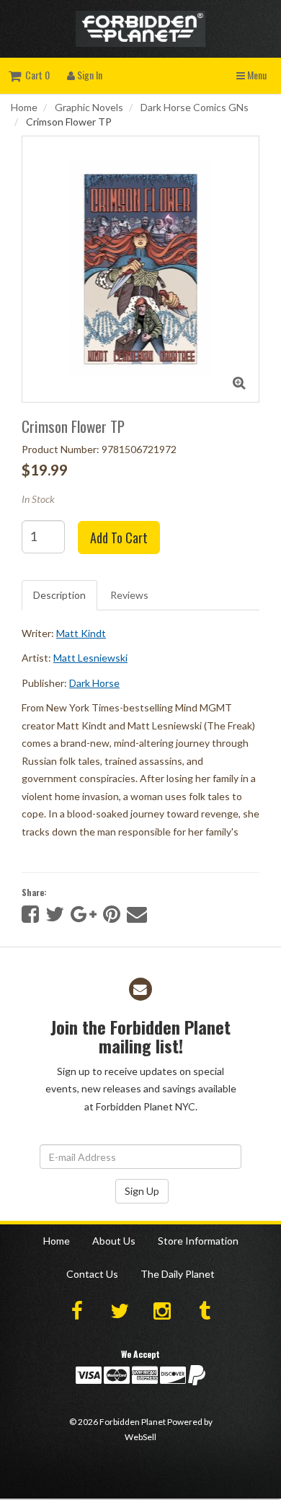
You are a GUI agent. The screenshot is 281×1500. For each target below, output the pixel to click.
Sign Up (142, 1191)
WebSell (140, 1436)
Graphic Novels (89, 107)
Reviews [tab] (129, 595)
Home (24, 107)
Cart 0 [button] (35, 74)
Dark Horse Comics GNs (194, 107)
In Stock (38, 499)
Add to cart (119, 537)
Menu (256, 74)
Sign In (88, 74)
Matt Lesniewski (90, 658)
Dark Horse (94, 683)
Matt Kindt (81, 633)
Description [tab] (59, 595)
